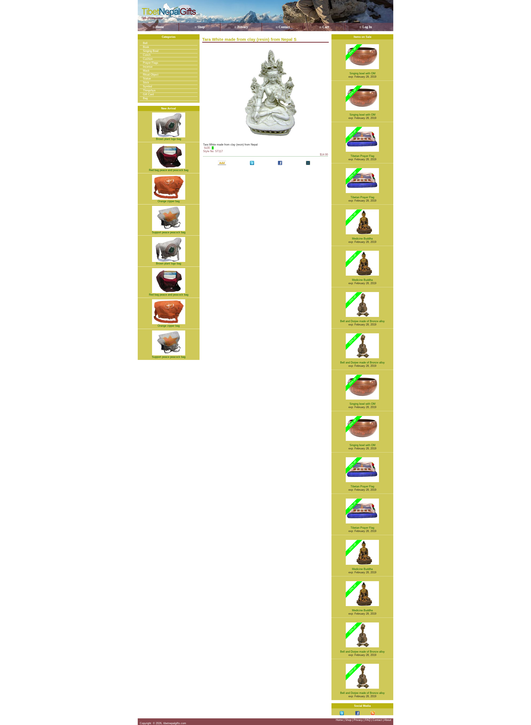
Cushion (148, 58)
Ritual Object (150, 74)
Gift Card (148, 94)
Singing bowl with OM (362, 73)
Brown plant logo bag (168, 139)
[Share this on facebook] (280, 162)
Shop (348, 719)
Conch (147, 54)
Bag (145, 98)
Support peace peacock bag (168, 232)
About (387, 719)
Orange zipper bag (169, 201)
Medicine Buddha (362, 238)
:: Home (158, 27)
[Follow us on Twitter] (342, 713)
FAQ (367, 719)
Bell (145, 43)
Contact (377, 719)
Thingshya (149, 90)
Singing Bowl (150, 51)
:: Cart (324, 27)
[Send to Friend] (308, 162)
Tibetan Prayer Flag (362, 156)
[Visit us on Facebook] (357, 713)
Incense (147, 66)
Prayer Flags (150, 62)
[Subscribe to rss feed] (373, 713)
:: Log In (365, 27)
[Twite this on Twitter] (252, 162)
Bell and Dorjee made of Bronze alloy (362, 321)
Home (339, 719)
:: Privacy (241, 27)
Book (146, 47)
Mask (146, 70)
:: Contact (283, 27)
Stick (146, 82)
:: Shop (200, 27)
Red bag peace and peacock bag (168, 170)
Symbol (147, 86)
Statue (147, 78)
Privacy (358, 719)
